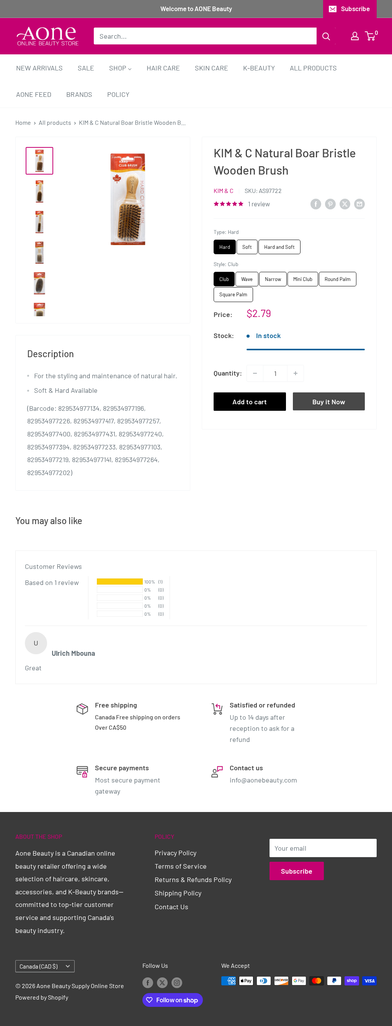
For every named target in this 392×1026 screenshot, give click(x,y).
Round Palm (337, 277)
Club (224, 277)
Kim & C (224, 190)
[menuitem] (39, 67)
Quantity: (228, 373)
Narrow (273, 277)
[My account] (355, 36)
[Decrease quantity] (255, 373)
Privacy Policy (175, 852)
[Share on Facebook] (315, 203)
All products (55, 122)
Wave (247, 277)
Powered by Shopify (41, 997)
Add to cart (249, 401)
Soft (247, 245)
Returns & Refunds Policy (193, 879)
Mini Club (303, 277)
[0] (370, 36)
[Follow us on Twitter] (162, 982)
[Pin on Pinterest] (330, 203)
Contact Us (171, 906)
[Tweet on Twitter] (345, 203)
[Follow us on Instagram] (177, 982)
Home (23, 122)
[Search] (326, 36)
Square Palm (233, 292)
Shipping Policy (178, 893)
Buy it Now (328, 401)
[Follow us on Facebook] (147, 982)
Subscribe (355, 8)
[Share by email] (359, 203)
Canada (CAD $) (38, 966)
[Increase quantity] (295, 373)
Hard (224, 245)
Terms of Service (181, 866)
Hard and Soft (279, 245)
